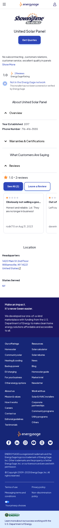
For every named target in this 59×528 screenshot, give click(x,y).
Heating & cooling (13, 360)
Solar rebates (38, 354)
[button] (29, 64)
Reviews (14, 165)
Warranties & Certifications (26, 141)
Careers (9, 407)
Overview (15, 113)
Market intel (37, 377)
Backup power (12, 366)
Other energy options (15, 383)
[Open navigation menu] (4, 4)
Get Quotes (29, 40)
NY (3, 285)
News (34, 360)
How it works (11, 402)
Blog (34, 366)
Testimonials (11, 424)
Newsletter (37, 383)
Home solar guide (40, 371)
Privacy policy (39, 487)
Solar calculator (39, 349)
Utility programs (40, 416)
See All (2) (13, 186)
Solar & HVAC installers (43, 396)
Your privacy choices (15, 505)
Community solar (13, 354)
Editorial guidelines (14, 419)
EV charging (10, 371)
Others (35, 422)
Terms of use (11, 487)
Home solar (10, 349)
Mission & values (13, 396)
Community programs (43, 411)
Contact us (10, 413)
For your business (13, 377)
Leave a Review (37, 186)
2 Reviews (19, 73)
